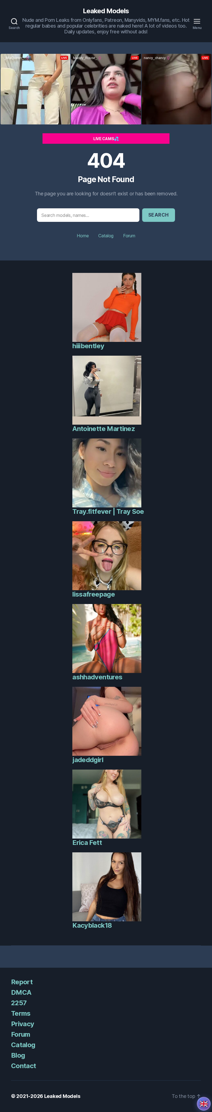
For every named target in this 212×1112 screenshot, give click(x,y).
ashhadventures (97, 677)
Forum (129, 235)
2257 (18, 1003)
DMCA (21, 992)
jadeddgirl (87, 760)
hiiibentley (88, 346)
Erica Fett (87, 843)
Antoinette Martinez (103, 429)
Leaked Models (106, 11)
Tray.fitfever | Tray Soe (108, 511)
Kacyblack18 (92, 925)
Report (22, 982)
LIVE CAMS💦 (106, 138)
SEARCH (158, 215)
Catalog (105, 235)
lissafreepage (93, 594)
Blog (18, 1055)
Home (83, 235)
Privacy (22, 1024)
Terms (21, 1013)
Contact (23, 1066)
